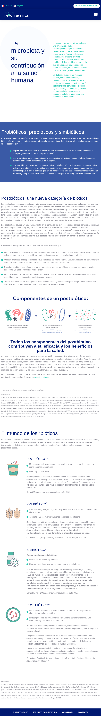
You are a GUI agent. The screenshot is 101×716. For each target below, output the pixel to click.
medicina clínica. (41, 377)
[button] (96, 14)
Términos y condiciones (45, 712)
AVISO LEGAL (67, 712)
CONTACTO (83, 712)
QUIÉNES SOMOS (20, 712)
